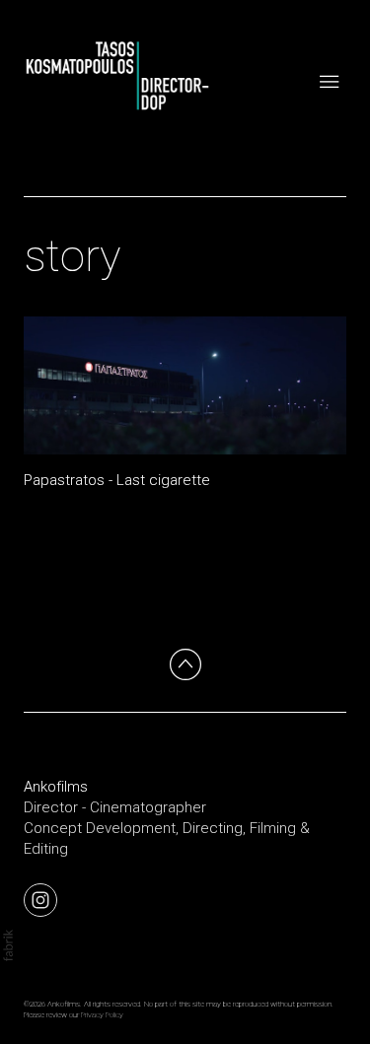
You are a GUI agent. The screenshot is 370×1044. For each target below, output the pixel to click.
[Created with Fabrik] (8, 945)
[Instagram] (40, 899)
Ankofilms (56, 787)
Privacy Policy (102, 1014)
